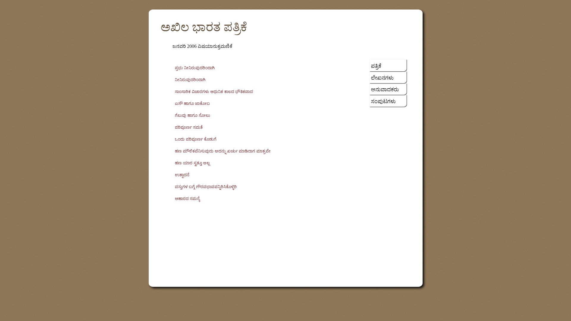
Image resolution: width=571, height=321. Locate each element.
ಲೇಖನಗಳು (382, 78)
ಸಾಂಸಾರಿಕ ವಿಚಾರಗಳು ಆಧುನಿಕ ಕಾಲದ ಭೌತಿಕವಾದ (214, 91)
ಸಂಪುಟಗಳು (383, 101)
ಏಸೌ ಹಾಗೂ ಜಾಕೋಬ (192, 103)
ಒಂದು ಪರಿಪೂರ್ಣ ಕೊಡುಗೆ (196, 139)
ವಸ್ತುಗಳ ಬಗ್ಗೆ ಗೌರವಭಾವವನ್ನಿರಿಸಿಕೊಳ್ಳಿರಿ (206, 187)
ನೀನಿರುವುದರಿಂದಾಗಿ (190, 80)
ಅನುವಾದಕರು (385, 89)
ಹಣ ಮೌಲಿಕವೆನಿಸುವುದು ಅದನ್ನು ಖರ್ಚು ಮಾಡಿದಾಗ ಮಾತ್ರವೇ (223, 151)
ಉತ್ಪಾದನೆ (182, 175)
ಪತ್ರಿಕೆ (376, 66)
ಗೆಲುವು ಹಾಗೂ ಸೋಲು (192, 115)
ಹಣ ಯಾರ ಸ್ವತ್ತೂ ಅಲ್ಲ (192, 163)
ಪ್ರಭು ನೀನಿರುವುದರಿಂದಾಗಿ (195, 68)
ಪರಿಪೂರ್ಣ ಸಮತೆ (189, 127)
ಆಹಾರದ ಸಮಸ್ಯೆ (187, 198)
